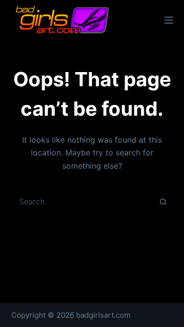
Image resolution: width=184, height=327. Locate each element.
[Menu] (168, 20)
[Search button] (163, 201)
